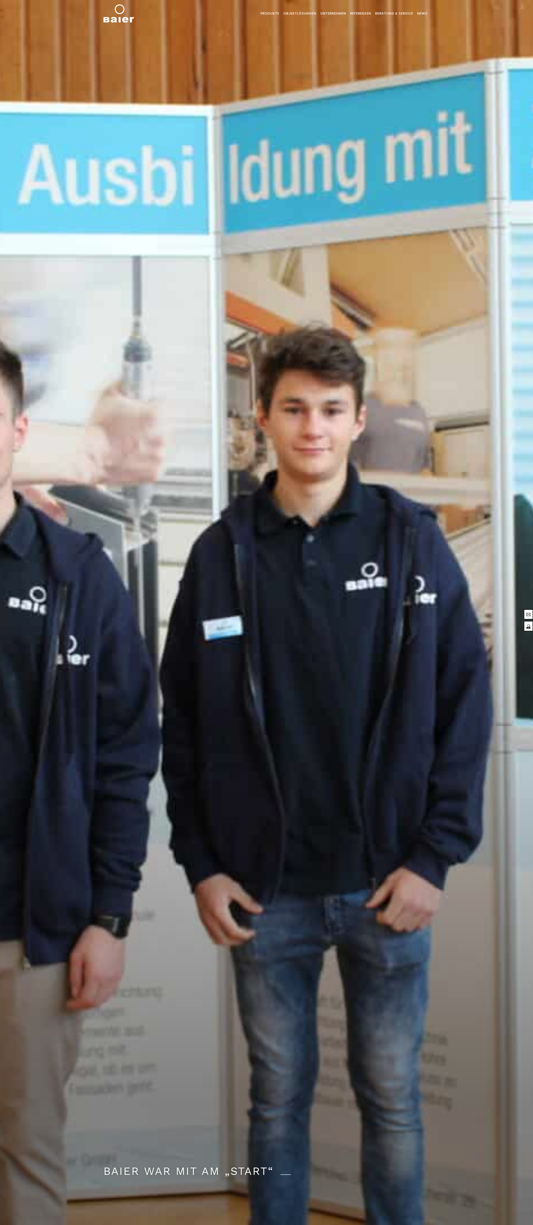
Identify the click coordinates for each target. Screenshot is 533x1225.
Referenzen (360, 13)
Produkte (269, 13)
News (422, 13)
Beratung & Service (394, 13)
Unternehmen (333, 13)
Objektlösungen (299, 13)
